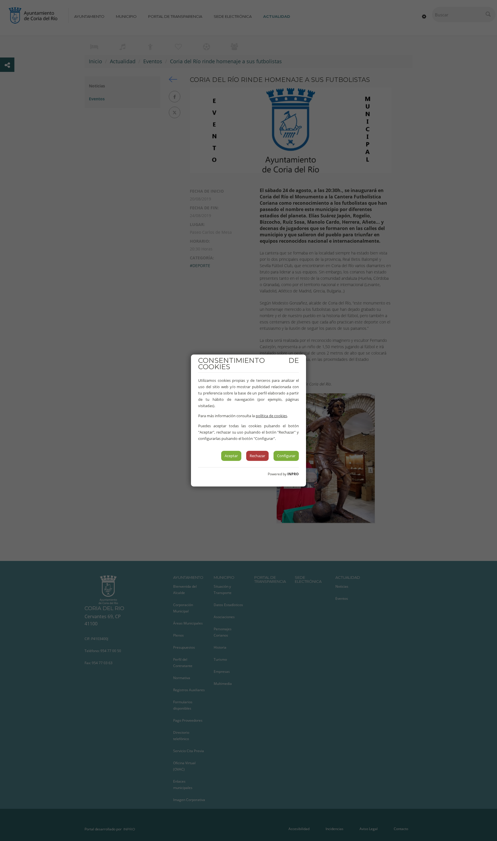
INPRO (293, 474)
